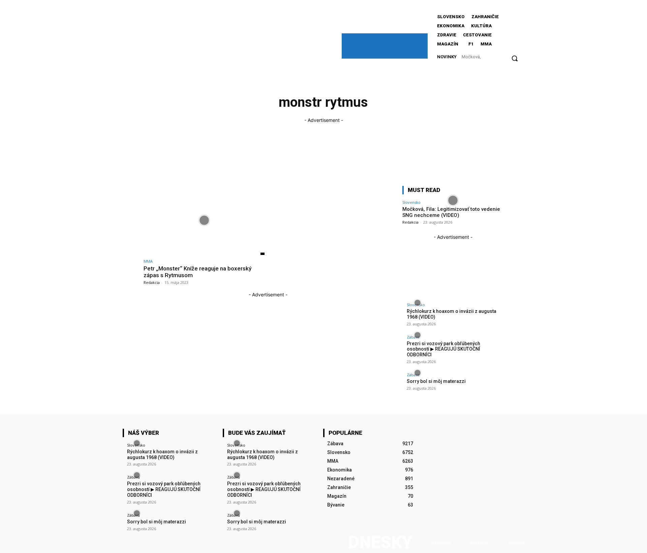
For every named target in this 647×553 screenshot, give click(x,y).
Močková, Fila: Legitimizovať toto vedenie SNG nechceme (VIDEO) (451, 212)
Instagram (480, 542)
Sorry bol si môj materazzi (436, 381)
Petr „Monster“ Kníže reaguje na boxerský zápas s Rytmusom (197, 272)
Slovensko (411, 202)
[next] (502, 57)
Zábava (413, 337)
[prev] (498, 57)
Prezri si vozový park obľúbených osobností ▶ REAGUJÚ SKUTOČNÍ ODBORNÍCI (443, 349)
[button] (514, 58)
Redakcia (152, 282)
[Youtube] (501, 542)
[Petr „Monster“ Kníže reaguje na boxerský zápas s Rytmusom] (204, 220)
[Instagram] (463, 542)
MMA (148, 261)
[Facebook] (425, 542)
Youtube (516, 542)
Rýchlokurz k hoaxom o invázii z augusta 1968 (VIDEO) (162, 454)
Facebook (442, 542)
